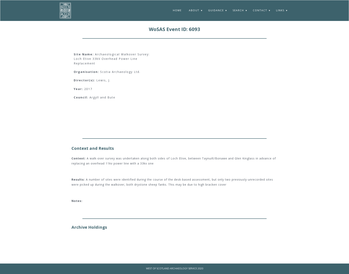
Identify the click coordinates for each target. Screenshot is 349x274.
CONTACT (260, 10)
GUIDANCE (216, 10)
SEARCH (238, 10)
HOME (177, 10)
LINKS (280, 10)
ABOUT (194, 10)
